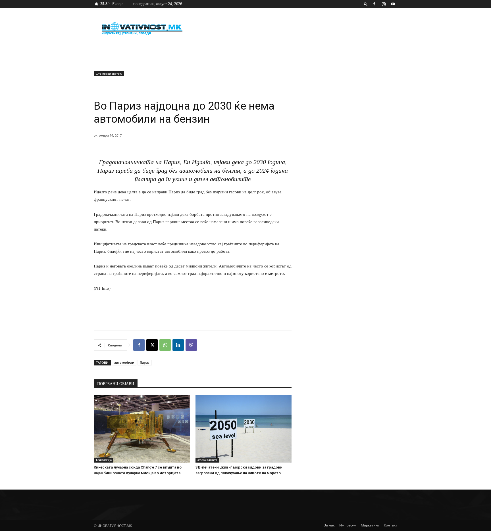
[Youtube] (393, 4)
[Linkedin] (178, 345)
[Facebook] (374, 4)
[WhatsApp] (165, 345)
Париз (144, 362)
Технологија (103, 459)
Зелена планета (207, 459)
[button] (365, 4)
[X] (152, 345)
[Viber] (191, 345)
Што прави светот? (108, 74)
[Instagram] (383, 4)
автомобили (124, 362)
